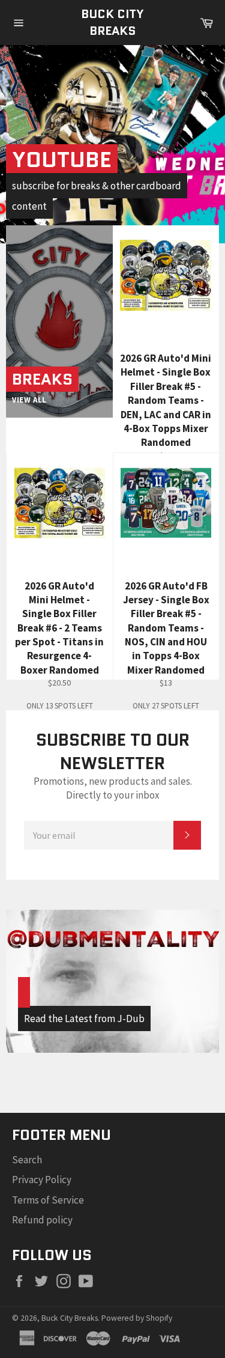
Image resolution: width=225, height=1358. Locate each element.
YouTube (62, 159)
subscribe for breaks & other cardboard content (96, 196)
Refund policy (42, 1219)
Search (27, 1159)
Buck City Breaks (112, 22)
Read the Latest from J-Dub (84, 1018)
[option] (112, 144)
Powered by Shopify (136, 1318)
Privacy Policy (41, 1179)
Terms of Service (48, 1200)
